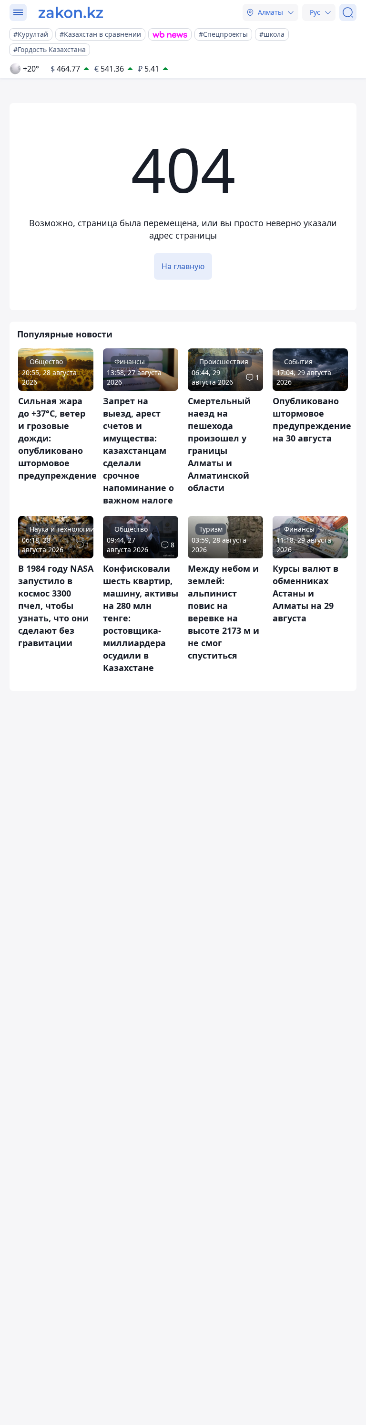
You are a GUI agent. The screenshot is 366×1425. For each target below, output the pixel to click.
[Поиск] (347, 12)
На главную (183, 266)
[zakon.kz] (70, 12)
